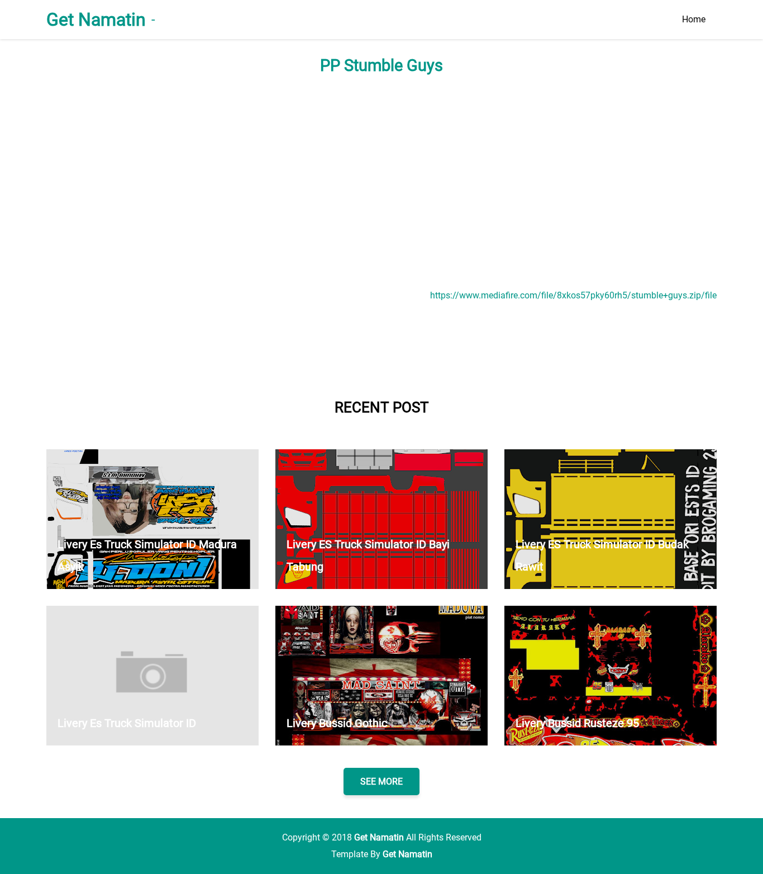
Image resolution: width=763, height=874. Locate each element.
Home (693, 19)
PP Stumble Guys (381, 65)
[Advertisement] (381, 181)
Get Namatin (96, 19)
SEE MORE (381, 781)
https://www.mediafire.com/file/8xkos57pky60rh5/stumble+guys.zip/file (573, 295)
